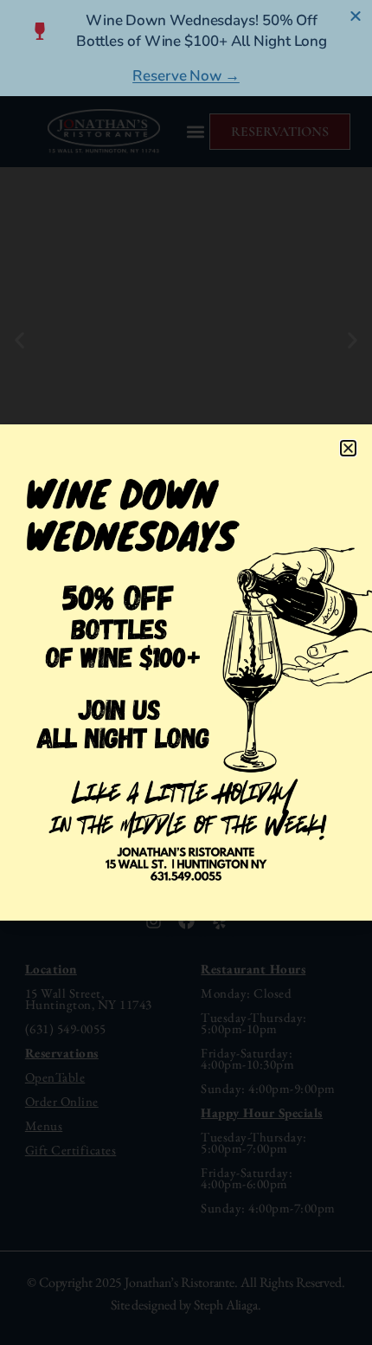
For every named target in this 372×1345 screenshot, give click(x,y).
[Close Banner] (356, 16)
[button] (348, 448)
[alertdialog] (186, 48)
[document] (186, 672)
